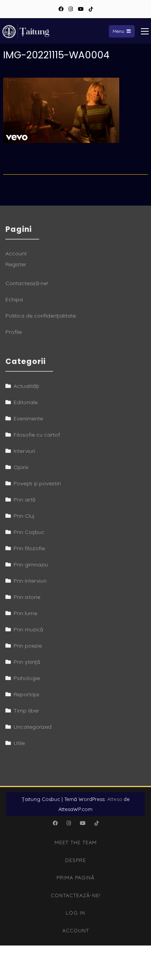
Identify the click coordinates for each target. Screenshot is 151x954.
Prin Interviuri (30, 580)
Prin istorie (27, 596)
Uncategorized (32, 726)
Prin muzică (28, 629)
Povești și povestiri (37, 483)
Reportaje (26, 694)
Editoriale (26, 402)
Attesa (114, 799)
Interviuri (24, 450)
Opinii (21, 467)
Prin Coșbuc (29, 532)
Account (16, 253)
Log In (75, 913)
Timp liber (26, 710)
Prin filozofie (29, 548)
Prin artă (24, 499)
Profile (13, 331)
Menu (118, 31)
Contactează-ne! (26, 283)
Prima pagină (75, 877)
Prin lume (25, 613)
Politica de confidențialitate (40, 315)
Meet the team (76, 842)
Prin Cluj (24, 515)
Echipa (14, 299)
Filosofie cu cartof (37, 434)
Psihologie (27, 678)
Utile (19, 743)
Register (15, 264)
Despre (75, 860)
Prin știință (27, 661)
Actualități (26, 386)
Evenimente (28, 418)
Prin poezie (28, 645)
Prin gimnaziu (31, 564)
